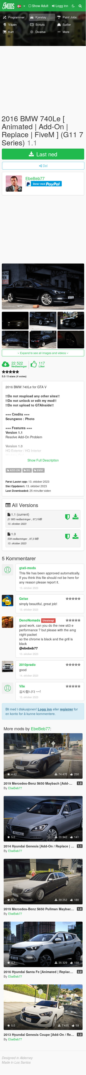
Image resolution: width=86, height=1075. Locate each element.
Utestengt (48, 620)
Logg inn (45, 709)
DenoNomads (29, 620)
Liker (42, 366)
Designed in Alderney (17, 1057)
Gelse (23, 598)
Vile (22, 686)
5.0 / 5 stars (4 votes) (14, 376)
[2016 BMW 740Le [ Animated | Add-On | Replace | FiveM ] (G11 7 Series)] (43, 287)
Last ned (46, 154)
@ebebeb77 (28, 648)
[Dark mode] (73, 5)
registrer (66, 709)
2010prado (27, 664)
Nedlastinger (19, 366)
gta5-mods (27, 567)
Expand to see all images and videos (43, 353)
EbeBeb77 (35, 178)
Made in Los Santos (16, 1062)
